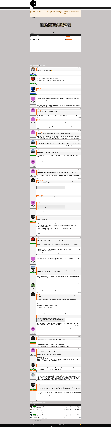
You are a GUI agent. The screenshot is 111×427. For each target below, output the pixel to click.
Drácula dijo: (38, 88)
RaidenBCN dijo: (39, 110)
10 (41, 65)
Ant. (31, 65)
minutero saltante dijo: (40, 180)
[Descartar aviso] (80, 11)
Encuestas (39, 410)
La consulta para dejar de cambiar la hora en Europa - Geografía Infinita (48, 318)
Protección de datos (69, 424)
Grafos (46, 7)
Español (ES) (32, 424)
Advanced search (42, 9)
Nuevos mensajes (32, 9)
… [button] (40, 65)
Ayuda (79, 424)
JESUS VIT (34, 418)
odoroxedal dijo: (39, 384)
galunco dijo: (38, 119)
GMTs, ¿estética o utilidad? (37, 409)
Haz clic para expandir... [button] (59, 209)
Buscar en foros (37, 9)
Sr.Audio (34, 407)
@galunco (42, 98)
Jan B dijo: (38, 171)
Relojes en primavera (36, 417)
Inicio (31, 7)
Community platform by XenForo (55, 426)
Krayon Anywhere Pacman (40, 414)
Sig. (43, 65)
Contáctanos (61, 424)
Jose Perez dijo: (39, 132)
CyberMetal (77, 415)
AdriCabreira (34, 412)
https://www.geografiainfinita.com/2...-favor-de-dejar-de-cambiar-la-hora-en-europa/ (49, 82)
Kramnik (78, 412)
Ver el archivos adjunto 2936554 (41, 113)
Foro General (39, 407)
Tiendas (37, 7)
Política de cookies (75, 424)
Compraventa (42, 7)
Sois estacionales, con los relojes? (41, 406)
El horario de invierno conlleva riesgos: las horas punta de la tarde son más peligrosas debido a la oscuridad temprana (55, 186)
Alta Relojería (39, 415)
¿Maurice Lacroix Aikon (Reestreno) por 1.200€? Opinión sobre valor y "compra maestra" (48, 411)
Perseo (33, 415)
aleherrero (34, 410)
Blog (34, 7)
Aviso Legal (64, 424)
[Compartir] (78, 67)
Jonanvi (78, 407)
